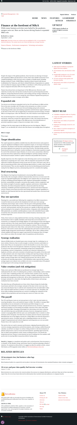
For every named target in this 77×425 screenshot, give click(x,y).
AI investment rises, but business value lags (64, 71)
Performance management (20, 45)
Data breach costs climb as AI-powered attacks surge (64, 83)
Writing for (43, 397)
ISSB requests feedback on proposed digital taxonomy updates (60, 30)
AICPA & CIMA (53, 1)
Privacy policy (21, 420)
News (44, 18)
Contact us (42, 395)
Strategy (71, 21)
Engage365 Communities (62, 1)
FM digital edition (68, 141)
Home (35, 18)
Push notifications (10, 394)
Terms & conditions (32, 420)
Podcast (73, 14)
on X (42, 402)
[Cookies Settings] (3, 422)
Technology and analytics (36, 45)
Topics (41, 408)
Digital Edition (64, 14)
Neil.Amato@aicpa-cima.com (35, 347)
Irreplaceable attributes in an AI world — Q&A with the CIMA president (64, 75)
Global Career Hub (71, 1)
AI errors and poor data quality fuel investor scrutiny (63, 79)
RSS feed (42, 404)
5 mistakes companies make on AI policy (64, 114)
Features (54, 18)
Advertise (42, 400)
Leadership (68, 18)
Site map (42, 406)
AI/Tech (59, 21)
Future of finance (6, 45)
